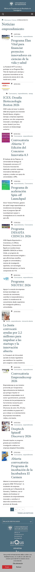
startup (31, 93)
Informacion (8, 20)
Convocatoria (18, 36)
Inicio (3, 20)
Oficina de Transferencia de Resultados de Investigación (17, 9)
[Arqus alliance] (17, 543)
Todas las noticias (25, 513)
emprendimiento (28, 36)
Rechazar (18, 567)
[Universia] (17, 548)
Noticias (14, 20)
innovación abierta (27, 321)
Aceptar (7, 567)
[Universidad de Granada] (17, 3)
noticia (8, 321)
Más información (18, 563)
